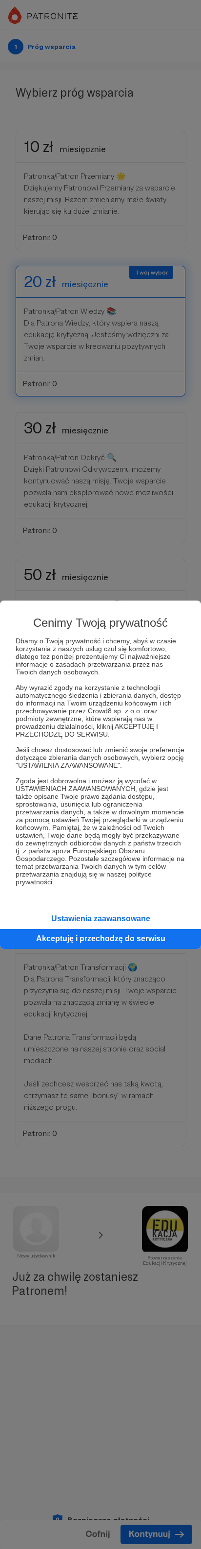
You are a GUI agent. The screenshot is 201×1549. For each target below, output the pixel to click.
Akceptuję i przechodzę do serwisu (100, 938)
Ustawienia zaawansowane (100, 918)
